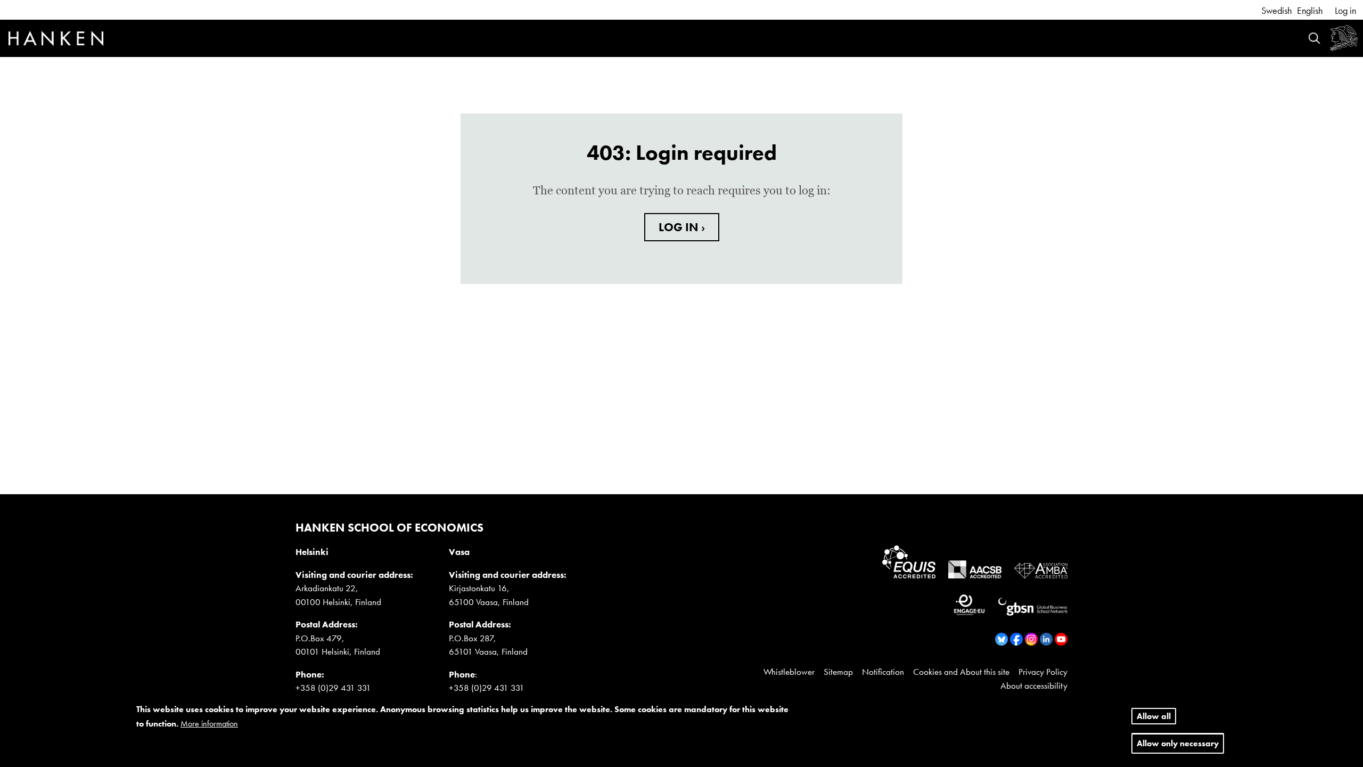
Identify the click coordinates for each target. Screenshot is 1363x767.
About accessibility (1034, 685)
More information (209, 724)
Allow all (1154, 716)
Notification (883, 672)
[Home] (56, 40)
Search (1314, 38)
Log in (1345, 10)
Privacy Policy (1043, 672)
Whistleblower (789, 672)
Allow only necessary (1178, 743)
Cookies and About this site (961, 672)
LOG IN (680, 227)
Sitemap (838, 672)
